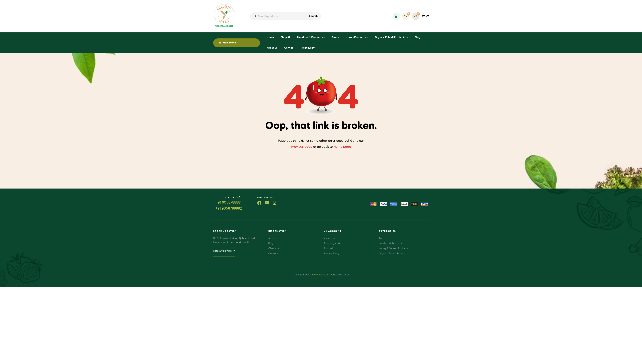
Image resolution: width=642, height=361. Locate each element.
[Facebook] (259, 203)
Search (313, 16)
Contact (289, 48)
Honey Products (356, 37)
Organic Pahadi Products (390, 37)
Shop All (285, 37)
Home (270, 37)
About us (272, 48)
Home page (342, 146)
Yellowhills (319, 275)
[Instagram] (274, 203)
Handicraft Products (310, 37)
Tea (334, 37)
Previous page (301, 146)
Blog (417, 37)
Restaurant (308, 48)
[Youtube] (267, 203)
